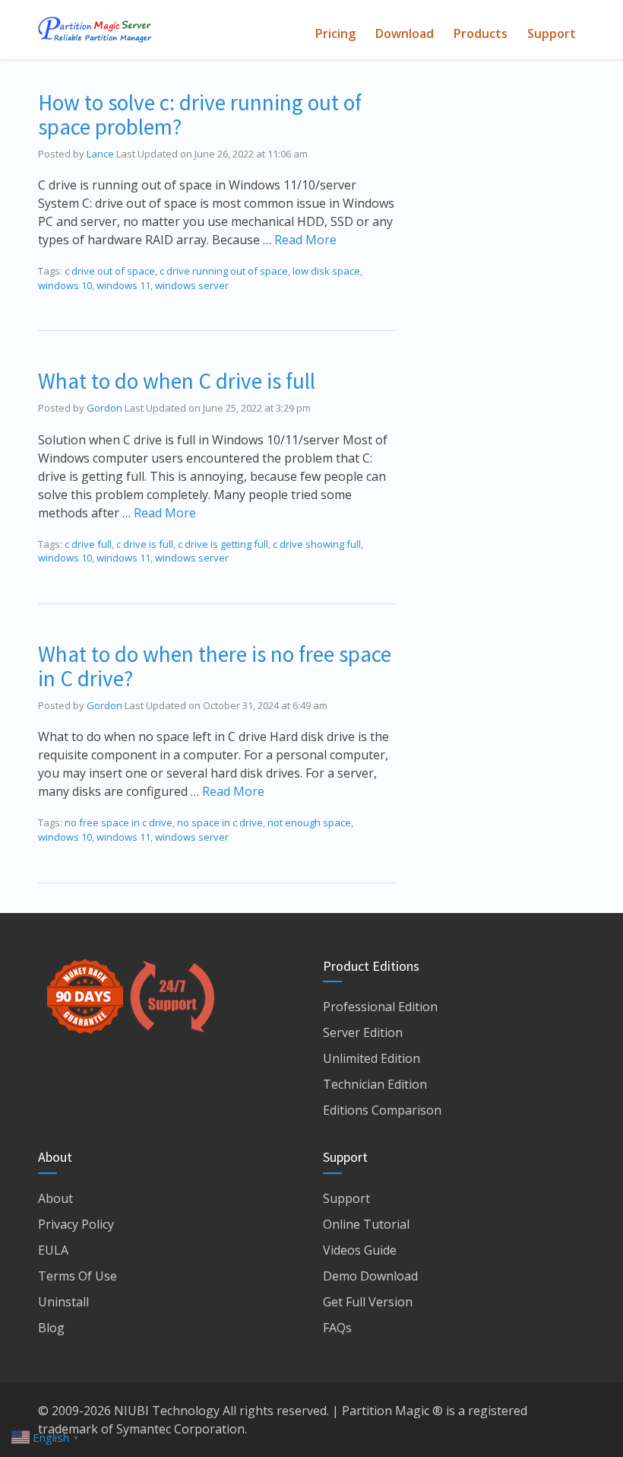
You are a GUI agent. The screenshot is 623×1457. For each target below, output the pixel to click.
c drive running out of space (224, 271)
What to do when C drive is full (176, 381)
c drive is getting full (223, 544)
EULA (53, 1250)
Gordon (104, 408)
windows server (192, 285)
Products (481, 33)
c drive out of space (110, 271)
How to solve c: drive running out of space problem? (200, 114)
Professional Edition (380, 1006)
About (55, 1198)
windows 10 (65, 285)
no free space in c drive (118, 822)
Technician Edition (375, 1084)
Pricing (335, 33)
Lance (100, 154)
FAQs (337, 1327)
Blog (51, 1327)
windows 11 (123, 285)
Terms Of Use (77, 1276)
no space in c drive (220, 822)
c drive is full (144, 544)
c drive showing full (317, 544)
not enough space (309, 822)
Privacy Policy (76, 1224)
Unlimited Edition (371, 1058)
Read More (305, 239)
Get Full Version (368, 1301)
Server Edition (363, 1032)
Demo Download (370, 1276)
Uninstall (63, 1301)
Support (551, 33)
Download (404, 33)
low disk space (326, 271)
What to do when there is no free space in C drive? (214, 666)
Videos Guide (360, 1250)
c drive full (88, 544)
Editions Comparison (382, 1110)
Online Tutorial (366, 1224)
